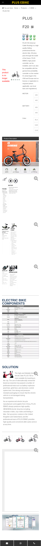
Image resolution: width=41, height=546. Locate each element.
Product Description (10, 138)
